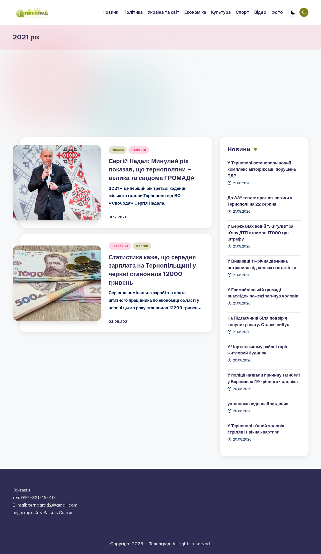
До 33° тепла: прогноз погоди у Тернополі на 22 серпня (259, 201)
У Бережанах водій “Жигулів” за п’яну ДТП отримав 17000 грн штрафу (260, 232)
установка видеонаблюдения (257, 403)
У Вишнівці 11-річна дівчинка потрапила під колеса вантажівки (261, 264)
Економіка (120, 246)
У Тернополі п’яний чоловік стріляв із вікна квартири (255, 429)
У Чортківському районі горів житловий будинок (257, 350)
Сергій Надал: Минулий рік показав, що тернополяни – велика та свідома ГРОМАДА (152, 169)
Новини (118, 150)
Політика (138, 150)
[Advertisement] (160, 87)
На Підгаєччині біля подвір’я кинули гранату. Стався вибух (258, 321)
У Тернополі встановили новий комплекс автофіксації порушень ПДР (261, 169)
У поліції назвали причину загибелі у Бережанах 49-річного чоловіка (263, 378)
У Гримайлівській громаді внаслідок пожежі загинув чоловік (262, 293)
